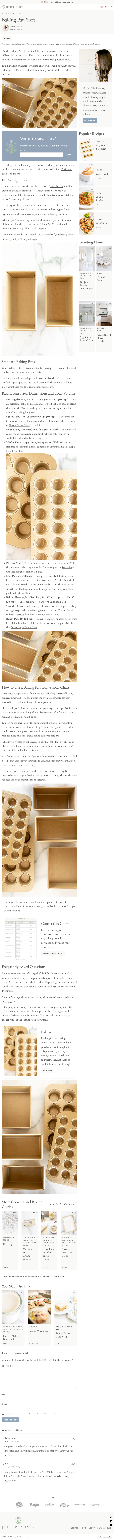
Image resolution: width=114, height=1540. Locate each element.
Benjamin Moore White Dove (86, 285)
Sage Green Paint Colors (86, 338)
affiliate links (20, 44)
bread (23, 584)
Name (4, 1394)
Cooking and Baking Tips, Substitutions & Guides (26, 1277)
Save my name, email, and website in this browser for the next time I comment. (30, 1414)
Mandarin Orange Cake (35, 438)
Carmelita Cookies (15, 606)
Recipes (74, 1528)
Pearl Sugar (8, 1244)
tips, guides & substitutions (62, 1204)
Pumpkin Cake (18, 408)
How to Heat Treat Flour (67, 1252)
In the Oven (15, 13)
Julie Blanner (17, 26)
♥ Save (7, 38)
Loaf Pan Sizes (22, 593)
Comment (7, 1366)
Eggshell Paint (101, 278)
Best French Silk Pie (31, 571)
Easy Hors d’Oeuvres (101, 147)
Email (22, 150)
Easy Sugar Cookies (40, 606)
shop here (47, 1070)
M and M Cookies (38, 1330)
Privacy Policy (104, 1528)
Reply (73, 1438)
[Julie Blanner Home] (13, 7)
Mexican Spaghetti (100, 198)
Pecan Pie (67, 567)
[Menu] (111, 7)
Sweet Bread (102, 174)
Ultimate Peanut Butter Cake (43, 614)
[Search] (106, 7)
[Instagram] (111, 1518)
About (92, 1528)
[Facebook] (111, 1525)
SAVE (69, 155)
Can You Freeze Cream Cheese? (27, 1254)
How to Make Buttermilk (10, 1337)
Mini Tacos (101, 223)
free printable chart (53, 953)
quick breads (56, 186)
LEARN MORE (89, 120)
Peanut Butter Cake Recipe (63, 1335)
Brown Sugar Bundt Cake (24, 627)
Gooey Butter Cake (19, 425)
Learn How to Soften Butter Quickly (48, 1254)
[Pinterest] (111, 1522)
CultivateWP (107, 1537)
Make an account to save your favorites (58, 2)
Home (4, 13)
